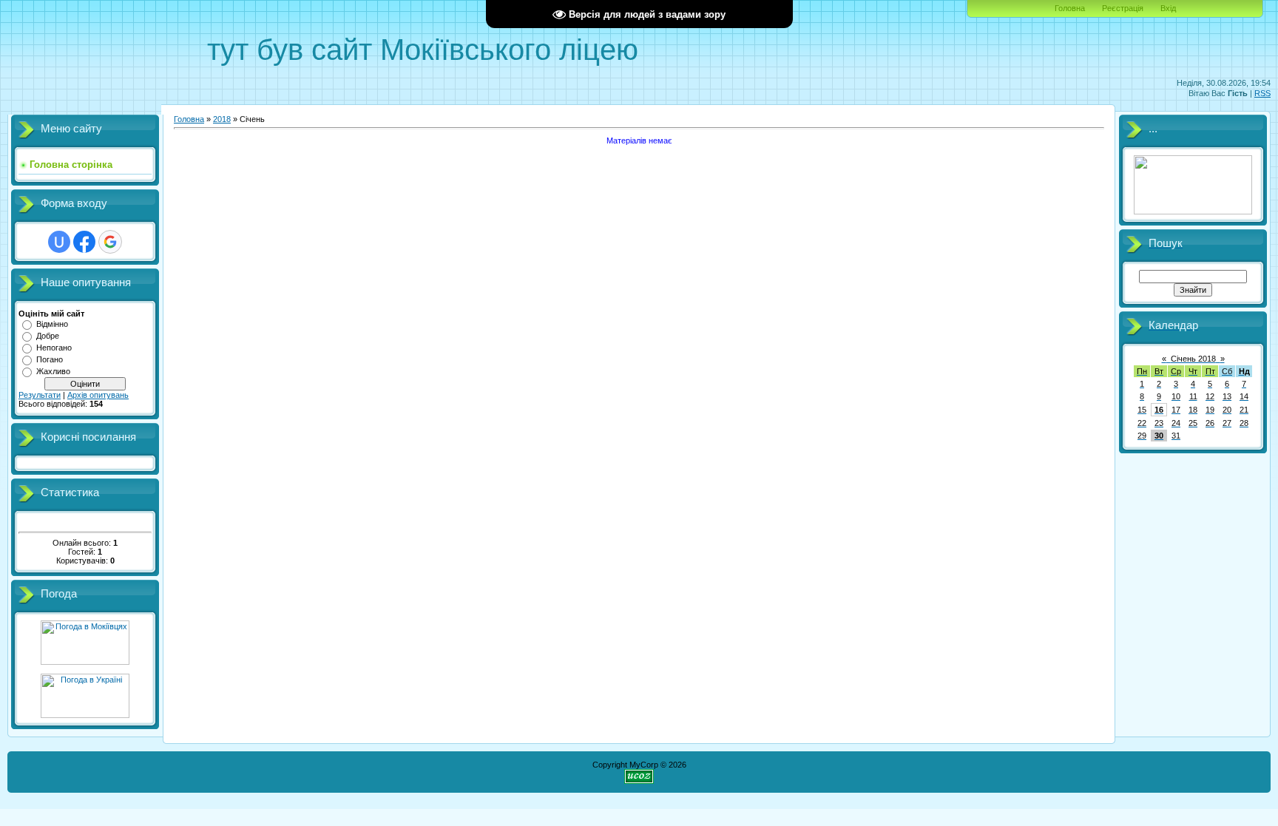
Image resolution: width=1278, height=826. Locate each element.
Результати (39, 394)
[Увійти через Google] (110, 242)
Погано (49, 359)
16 (1158, 409)
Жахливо (53, 371)
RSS (1262, 93)
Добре (47, 335)
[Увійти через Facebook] (84, 242)
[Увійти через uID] (59, 242)
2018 (222, 119)
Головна (1070, 8)
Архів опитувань (98, 394)
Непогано (54, 347)
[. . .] (1193, 211)
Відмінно (52, 323)
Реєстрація (1122, 8)
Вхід (1168, 8)
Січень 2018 (1193, 358)
